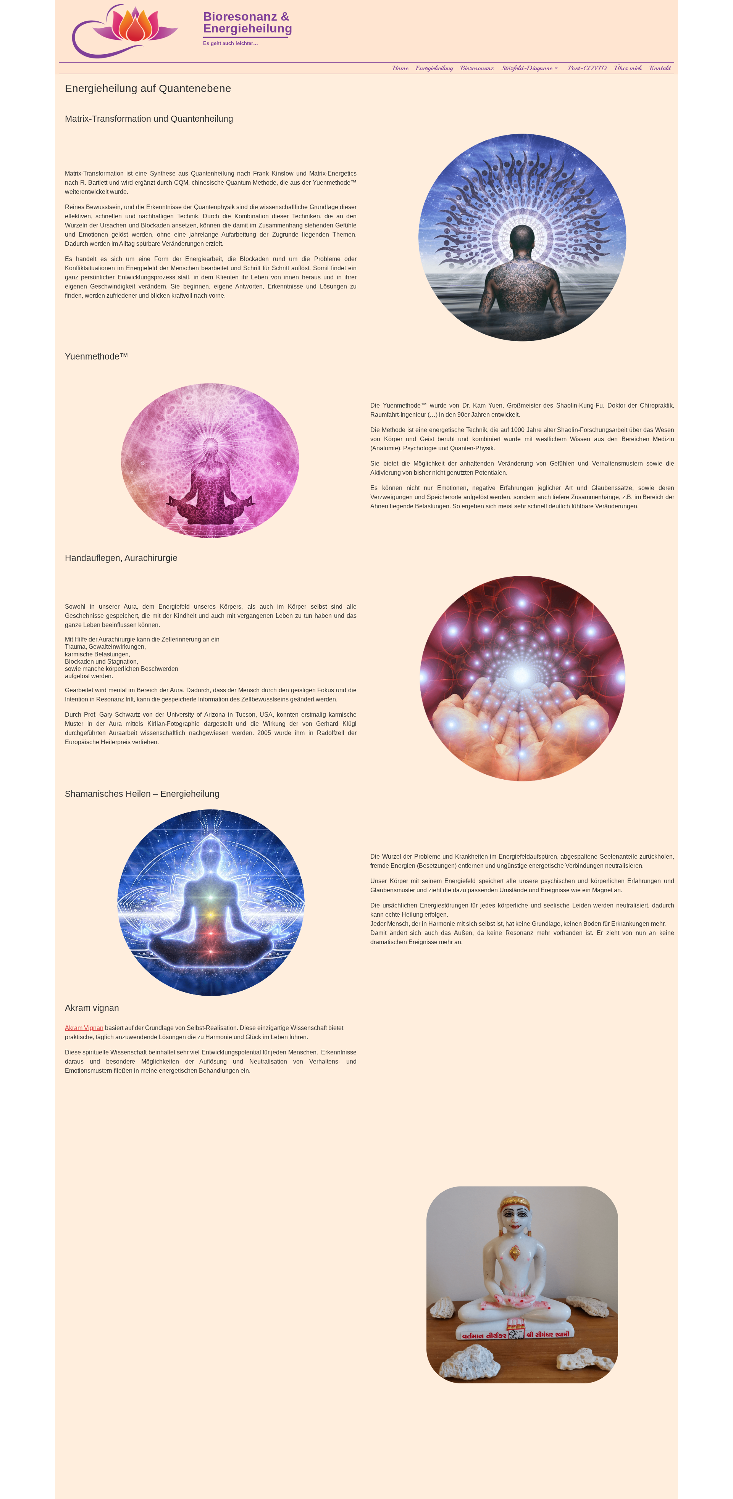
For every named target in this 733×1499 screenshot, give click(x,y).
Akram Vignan (84, 1028)
